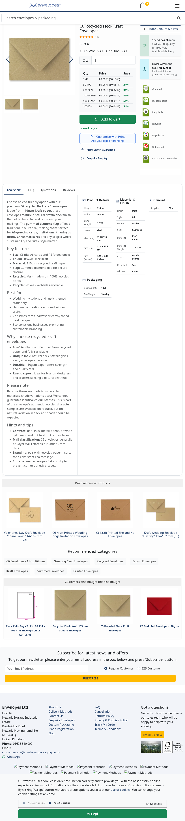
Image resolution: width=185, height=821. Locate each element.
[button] (177, 6)
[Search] (179, 18)
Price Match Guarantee (101, 149)
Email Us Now (152, 735)
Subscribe (90, 678)
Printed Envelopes (85, 571)
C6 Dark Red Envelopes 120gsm (159, 626)
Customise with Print (108, 138)
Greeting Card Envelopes (71, 561)
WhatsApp (14, 757)
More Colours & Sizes (163, 29)
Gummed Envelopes (50, 571)
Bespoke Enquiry (97, 158)
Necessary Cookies (36, 802)
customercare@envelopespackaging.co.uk (31, 752)
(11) (97, 37)
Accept (92, 813)
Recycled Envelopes (110, 561)
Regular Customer (121, 668)
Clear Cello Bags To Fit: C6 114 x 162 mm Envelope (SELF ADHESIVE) (25, 630)
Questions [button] (48, 190)
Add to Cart (110, 119)
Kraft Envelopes (17, 571)
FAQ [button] (31, 190)
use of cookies (120, 790)
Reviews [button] (69, 190)
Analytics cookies (62, 802)
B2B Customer (151, 668)
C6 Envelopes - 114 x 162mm (25, 561)
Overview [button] (14, 190)
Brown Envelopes (144, 561)
